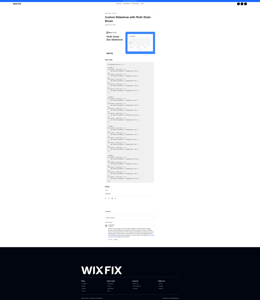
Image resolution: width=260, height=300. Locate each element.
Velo (107, 190)
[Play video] (130, 43)
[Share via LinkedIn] (112, 198)
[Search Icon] (238, 3)
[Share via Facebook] (105, 198)
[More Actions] (154, 225)
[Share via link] (115, 198)
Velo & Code (108, 193)
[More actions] (154, 13)
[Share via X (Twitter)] (109, 198)
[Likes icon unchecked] (109, 239)
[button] (242, 3)
